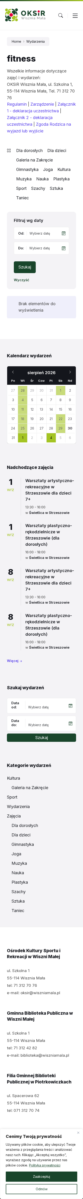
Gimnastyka (27, 169)
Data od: (15, 705)
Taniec (22, 197)
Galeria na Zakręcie (34, 160)
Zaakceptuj (41, 1176)
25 (23, 428)
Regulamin (17, 104)
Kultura (64, 169)
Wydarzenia (35, 41)
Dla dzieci (56, 150)
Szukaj (24, 267)
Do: (21, 248)
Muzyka (24, 178)
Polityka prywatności (44, 1165)
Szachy (38, 188)
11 (22, 409)
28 (23, 390)
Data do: (15, 723)
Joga (48, 169)
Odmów (41, 1189)
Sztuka (56, 188)
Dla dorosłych (29, 150)
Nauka (42, 178)
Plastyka (61, 178)
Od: (21, 233)
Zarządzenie (42, 104)
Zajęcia (14, 816)
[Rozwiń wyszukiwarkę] (60, 15)
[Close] (78, 1133)
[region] (41, 1164)
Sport (21, 188)
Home (16, 41)
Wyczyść (21, 280)
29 (60, 428)
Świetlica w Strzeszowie (49, 513)
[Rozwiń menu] (75, 15)
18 (22, 419)
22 (60, 419)
